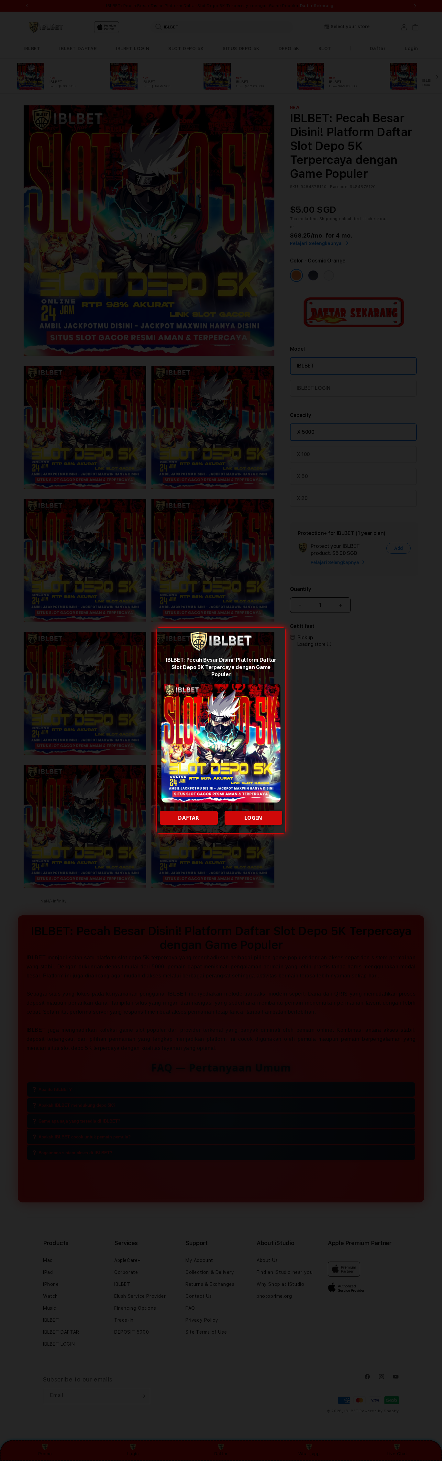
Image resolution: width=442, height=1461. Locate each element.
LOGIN (253, 817)
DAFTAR (188, 817)
